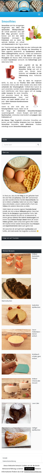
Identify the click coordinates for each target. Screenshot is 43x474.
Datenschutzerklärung (9, 461)
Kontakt (5, 458)
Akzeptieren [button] (29, 469)
